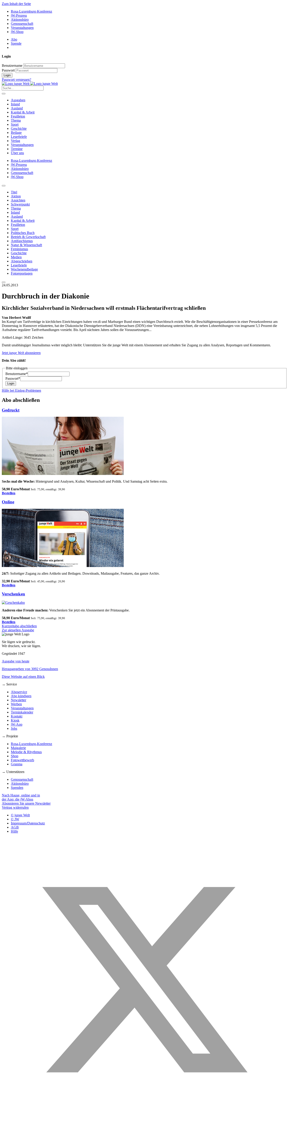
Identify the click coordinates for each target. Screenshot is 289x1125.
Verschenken (13, 594)
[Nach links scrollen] (3, 185)
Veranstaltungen (22, 28)
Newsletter (18, 700)
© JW (15, 819)
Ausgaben (18, 100)
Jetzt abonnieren (21, 353)
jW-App (16, 724)
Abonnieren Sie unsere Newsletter (26, 803)
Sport (15, 124)
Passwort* (12, 378)
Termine (17, 149)
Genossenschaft (22, 23)
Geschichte (19, 128)
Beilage (16, 132)
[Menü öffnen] (3, 93)
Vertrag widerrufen (15, 807)
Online (8, 502)
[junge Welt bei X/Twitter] (144, 1121)
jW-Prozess (19, 15)
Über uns (17, 153)
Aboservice (19, 692)
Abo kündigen (21, 696)
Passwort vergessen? (16, 79)
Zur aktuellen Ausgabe (18, 630)
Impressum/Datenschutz (28, 823)
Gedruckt (10, 410)
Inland (15, 104)
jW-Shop (17, 32)
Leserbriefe (19, 137)
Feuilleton (18, 116)
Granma (16, 764)
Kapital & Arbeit (23, 112)
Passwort (8, 70)
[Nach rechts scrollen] (3, 282)
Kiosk (15, 720)
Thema (16, 120)
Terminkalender (22, 712)
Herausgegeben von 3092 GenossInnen (30, 669)
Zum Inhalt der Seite (16, 4)
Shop (14, 756)
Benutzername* (16, 374)
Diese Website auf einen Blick (23, 676)
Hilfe (14, 831)
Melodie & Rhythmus (26, 752)
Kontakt (16, 716)
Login (7, 75)
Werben (16, 704)
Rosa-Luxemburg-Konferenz (31, 11)
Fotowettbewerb (22, 760)
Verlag (15, 141)
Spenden (17, 787)
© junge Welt (20, 815)
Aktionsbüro (20, 19)
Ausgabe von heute (15, 661)
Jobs (14, 728)
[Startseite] (30, 84)
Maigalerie (18, 748)
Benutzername (12, 65)
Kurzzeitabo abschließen (19, 626)
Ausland (17, 108)
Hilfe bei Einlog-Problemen (21, 390)
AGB (15, 827)
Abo (14, 39)
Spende (16, 43)
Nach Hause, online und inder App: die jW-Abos (21, 797)
